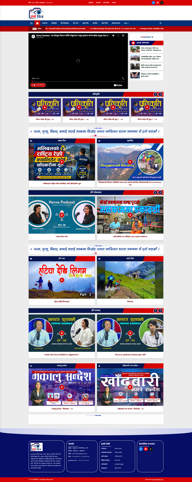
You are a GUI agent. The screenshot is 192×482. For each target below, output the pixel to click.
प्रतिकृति (54, 23)
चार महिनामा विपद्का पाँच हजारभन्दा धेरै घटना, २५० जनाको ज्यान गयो (76, 29)
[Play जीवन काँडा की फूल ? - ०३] (113, 107)
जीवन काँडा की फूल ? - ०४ (78, 119)
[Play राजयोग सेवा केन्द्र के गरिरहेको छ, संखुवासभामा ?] (61, 333)
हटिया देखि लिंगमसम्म (62, 302)
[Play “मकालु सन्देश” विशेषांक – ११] (61, 387)
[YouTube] (157, 2)
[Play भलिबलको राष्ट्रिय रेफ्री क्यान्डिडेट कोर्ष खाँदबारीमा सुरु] (61, 162)
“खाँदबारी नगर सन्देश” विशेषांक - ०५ (130, 409)
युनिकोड (91, 3)
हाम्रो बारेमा (106, 3)
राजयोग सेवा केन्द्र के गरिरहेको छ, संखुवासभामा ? (61, 355)
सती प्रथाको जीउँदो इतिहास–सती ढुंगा (62, 237)
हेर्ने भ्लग (75, 23)
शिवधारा (130, 302)
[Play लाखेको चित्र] (130, 215)
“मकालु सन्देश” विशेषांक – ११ (62, 409)
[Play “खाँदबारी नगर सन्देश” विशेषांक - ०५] (130, 387)
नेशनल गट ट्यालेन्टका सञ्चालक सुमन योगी (130, 355)
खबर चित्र (85, 23)
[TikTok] (162, 2)
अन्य (125, 23)
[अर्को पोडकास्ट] (160, 192)
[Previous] (156, 94)
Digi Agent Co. (159, 480)
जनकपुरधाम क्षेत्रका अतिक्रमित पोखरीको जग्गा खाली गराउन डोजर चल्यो (126, 29)
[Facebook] (153, 2)
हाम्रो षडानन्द (116, 23)
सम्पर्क (114, 3)
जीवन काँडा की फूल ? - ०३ (113, 119)
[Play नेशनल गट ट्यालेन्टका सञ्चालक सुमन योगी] (130, 333)
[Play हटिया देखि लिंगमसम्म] (61, 280)
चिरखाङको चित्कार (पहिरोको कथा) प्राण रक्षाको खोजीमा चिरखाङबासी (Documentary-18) (130, 183)
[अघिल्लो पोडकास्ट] (156, 192)
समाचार (44, 23)
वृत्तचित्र (95, 23)
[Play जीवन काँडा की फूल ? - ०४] (79, 107)
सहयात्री (98, 3)
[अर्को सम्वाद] (160, 311)
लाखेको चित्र (130, 237)
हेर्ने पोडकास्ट (65, 23)
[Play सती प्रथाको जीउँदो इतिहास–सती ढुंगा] (61, 215)
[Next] (160, 94)
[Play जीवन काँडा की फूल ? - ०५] (44, 107)
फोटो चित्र (105, 23)
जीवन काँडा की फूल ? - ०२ (147, 119)
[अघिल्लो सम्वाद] (156, 311)
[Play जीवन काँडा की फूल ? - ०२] (147, 107)
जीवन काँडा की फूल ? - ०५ (44, 119)
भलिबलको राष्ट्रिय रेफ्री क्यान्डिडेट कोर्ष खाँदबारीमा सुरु (62, 184)
